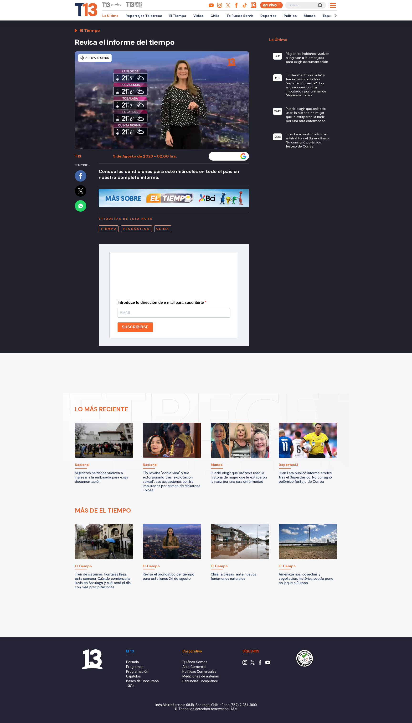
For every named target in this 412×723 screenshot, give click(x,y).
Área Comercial (194, 667)
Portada (132, 662)
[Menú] (332, 5)
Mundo (310, 16)
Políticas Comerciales (199, 672)
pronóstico (136, 229)
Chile (215, 16)
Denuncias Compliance (200, 681)
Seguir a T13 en (225, 156)
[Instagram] (244, 664)
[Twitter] (252, 664)
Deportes (268, 16)
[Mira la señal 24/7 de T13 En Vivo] (271, 5)
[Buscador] (320, 5)
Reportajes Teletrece (144, 16)
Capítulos (133, 676)
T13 (78, 156)
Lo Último (110, 16)
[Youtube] (267, 664)
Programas (135, 667)
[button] (334, 15)
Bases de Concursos (142, 681)
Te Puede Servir (240, 16)
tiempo (109, 229)
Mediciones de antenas (200, 676)
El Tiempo (177, 16)
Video (198, 16)
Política (290, 16)
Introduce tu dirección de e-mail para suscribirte (161, 302)
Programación (137, 672)
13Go (130, 686)
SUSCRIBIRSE (135, 327)
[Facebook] (260, 664)
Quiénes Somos (194, 662)
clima (162, 229)
